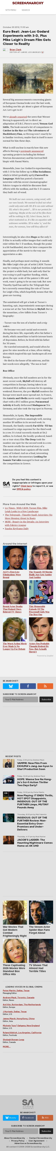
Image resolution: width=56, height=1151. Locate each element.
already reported (18, 116)
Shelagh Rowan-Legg (13, 1039)
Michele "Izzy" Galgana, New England (21, 1025)
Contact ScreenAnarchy (40, 1138)
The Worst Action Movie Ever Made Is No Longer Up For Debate (15, 646)
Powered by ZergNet (45, 656)
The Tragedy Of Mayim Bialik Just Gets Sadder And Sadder (40, 575)
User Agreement (36, 1141)
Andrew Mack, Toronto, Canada (18, 997)
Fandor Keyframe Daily (17, 528)
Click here (26, 486)
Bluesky (12, 1118)
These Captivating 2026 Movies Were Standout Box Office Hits (14, 970)
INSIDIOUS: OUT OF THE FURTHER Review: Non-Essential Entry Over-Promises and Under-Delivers (32, 823)
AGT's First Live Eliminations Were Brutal (12, 575)
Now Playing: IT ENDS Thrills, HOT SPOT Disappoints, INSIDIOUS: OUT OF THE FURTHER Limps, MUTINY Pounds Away (35, 801)
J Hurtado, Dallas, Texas (15, 1011)
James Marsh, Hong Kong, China (18, 1018)
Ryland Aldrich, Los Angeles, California (22, 1032)
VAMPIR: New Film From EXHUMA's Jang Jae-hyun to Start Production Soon (35, 766)
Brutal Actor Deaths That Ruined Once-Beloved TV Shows (13, 609)
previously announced (31, 151)
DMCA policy (24, 489)
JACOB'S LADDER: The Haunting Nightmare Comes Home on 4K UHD (35, 842)
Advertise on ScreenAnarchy (28, 1143)
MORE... (6, 1046)
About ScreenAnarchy (14, 1138)
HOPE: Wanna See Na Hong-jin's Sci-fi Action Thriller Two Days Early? (34, 782)
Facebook (29, 1118)
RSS (47, 1118)
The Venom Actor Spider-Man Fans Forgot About (39, 929)
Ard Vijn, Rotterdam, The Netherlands (22, 1004)
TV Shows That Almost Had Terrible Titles (38, 968)
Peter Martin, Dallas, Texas (16, 990)
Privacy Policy (17, 1141)
